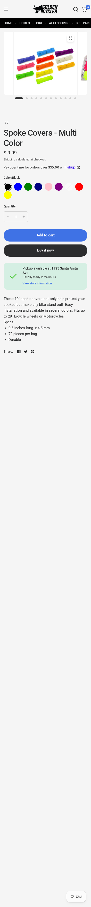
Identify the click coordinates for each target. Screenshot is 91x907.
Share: (8, 351)
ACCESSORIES (59, 23)
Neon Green (28, 195)
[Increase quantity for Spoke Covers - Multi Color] (24, 217)
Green (28, 187)
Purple (59, 187)
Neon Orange (18, 195)
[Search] (76, 9)
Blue (18, 187)
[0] (83, 9)
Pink (48, 187)
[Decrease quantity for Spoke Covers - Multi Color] (8, 217)
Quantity (10, 206)
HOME (8, 23)
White (69, 187)
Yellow (8, 195)
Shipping (9, 159)
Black (8, 187)
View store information (37, 283)
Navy (38, 187)
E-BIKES (24, 23)
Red (79, 187)
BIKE (39, 23)
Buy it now (45, 250)
